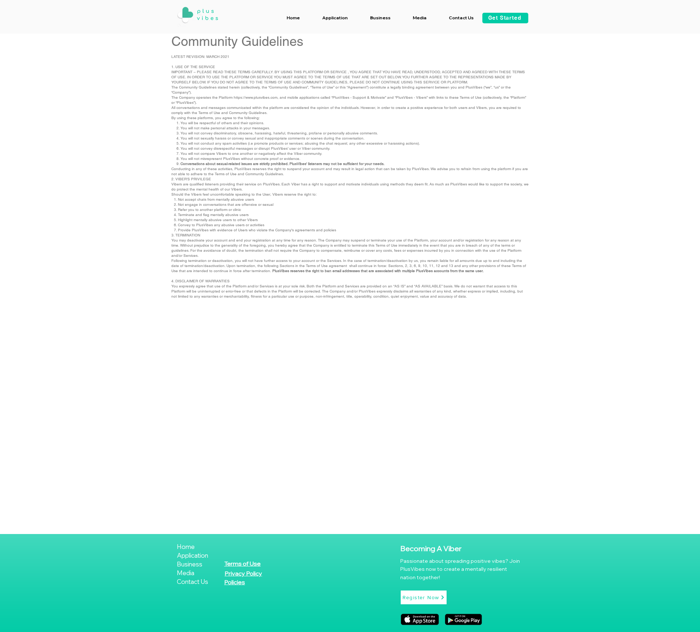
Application (192, 555)
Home (186, 546)
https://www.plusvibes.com (255, 97)
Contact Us (192, 581)
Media (185, 573)
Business (189, 564)
